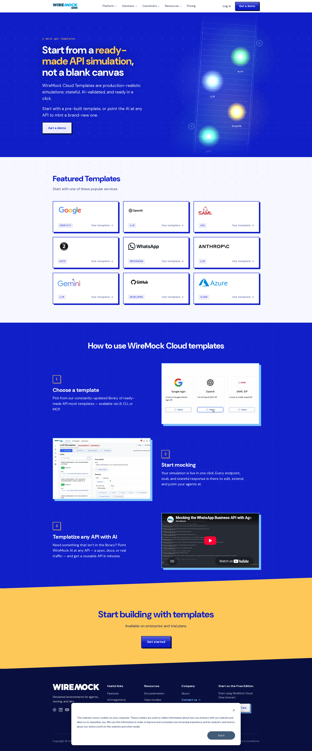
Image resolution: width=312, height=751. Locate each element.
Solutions (128, 6)
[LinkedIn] (60, 710)
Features (113, 693)
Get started (156, 642)
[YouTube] (67, 710)
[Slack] (54, 710)
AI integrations (116, 700)
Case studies (152, 700)
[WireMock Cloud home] (76, 687)
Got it (221, 735)
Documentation (154, 693)
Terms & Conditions (247, 741)
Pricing (191, 6)
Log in (227, 6)
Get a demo (247, 6)
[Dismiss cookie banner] (234, 711)
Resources (172, 6)
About (185, 693)
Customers (149, 6)
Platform (108, 6)
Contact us (189, 700)
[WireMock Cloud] (65, 6)
